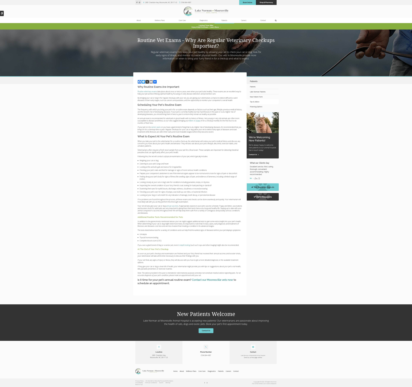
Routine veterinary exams (147, 91)
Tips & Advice (254, 102)
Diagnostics (204, 20)
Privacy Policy (139, 381)
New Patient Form (256, 97)
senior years (156, 127)
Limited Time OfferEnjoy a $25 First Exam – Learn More (205, 26)
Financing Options (256, 107)
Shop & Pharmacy (266, 2)
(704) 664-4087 (186, 2)
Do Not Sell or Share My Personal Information (159, 381)
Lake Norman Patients (258, 92)
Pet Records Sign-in (264, 187)
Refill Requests (264, 196)
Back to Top (139, 384)
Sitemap (167, 383)
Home (175, 371)
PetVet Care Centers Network (267, 384)
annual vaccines (172, 206)
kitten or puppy (194, 120)
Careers (243, 20)
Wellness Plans (160, 20)
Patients (224, 20)
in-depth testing (184, 245)
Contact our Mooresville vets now (212, 279)
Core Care (182, 20)
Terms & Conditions (151, 383)
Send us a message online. (253, 357)
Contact (263, 20)
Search (161, 383)
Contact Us (206, 330)
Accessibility (139, 383)
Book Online (247, 2)
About (139, 20)
